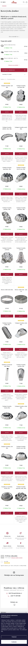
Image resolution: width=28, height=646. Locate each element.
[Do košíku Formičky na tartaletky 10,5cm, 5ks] (7, 513)
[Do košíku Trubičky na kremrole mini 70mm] (7, 391)
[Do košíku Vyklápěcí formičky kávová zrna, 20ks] (21, 194)
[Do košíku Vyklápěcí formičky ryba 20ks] (7, 472)
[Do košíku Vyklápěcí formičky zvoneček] (21, 274)
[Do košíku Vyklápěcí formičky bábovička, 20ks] (21, 234)
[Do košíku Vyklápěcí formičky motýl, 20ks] (21, 153)
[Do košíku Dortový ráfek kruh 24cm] (7, 316)
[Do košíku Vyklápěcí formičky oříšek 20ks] (21, 432)
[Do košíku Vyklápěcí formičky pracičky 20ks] (21, 391)
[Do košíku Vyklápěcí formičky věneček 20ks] (7, 432)
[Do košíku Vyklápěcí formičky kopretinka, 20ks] (7, 193)
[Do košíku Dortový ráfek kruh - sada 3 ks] (21, 316)
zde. (2, 631)
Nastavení (14, 637)
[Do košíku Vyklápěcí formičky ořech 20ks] (21, 349)
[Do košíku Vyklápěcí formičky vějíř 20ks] (7, 112)
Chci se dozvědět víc (13, 36)
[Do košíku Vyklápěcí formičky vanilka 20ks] (7, 349)
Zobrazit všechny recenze (16, 557)
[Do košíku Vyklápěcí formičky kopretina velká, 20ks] (21, 513)
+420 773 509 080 (15, 596)
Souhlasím (14, 642)
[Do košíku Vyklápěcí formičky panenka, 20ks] (7, 234)
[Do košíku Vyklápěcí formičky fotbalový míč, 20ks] (21, 472)
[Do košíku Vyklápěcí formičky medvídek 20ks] (21, 112)
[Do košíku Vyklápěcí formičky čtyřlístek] (7, 274)
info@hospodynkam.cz (15, 593)
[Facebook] (14, 605)
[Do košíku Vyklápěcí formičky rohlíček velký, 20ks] (7, 153)
